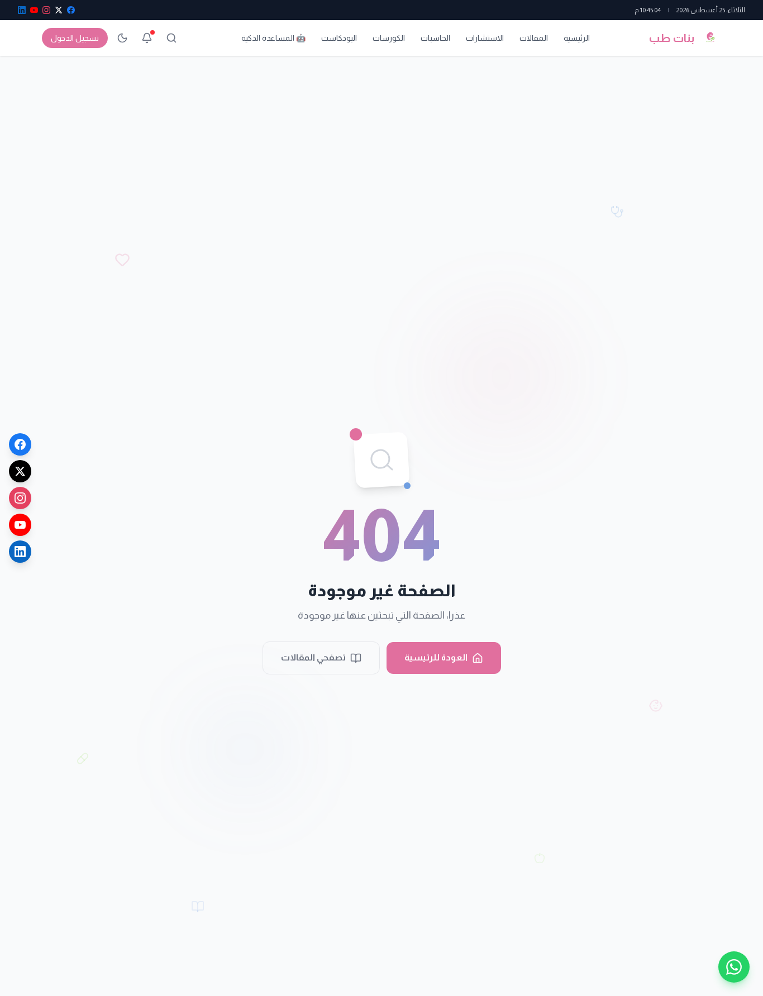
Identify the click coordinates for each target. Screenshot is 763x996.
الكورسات (389, 37)
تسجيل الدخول (75, 37)
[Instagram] (20, 498)
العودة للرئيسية (436, 657)
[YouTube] (20, 525)
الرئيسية (577, 37)
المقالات (533, 37)
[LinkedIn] (20, 551)
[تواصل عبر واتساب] (734, 967)
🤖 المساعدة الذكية (273, 37)
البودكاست (339, 37)
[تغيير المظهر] (122, 38)
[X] (20, 471)
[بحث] (171, 38)
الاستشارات (485, 37)
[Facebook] (20, 444)
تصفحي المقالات (313, 657)
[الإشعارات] (147, 38)
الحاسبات (435, 37)
